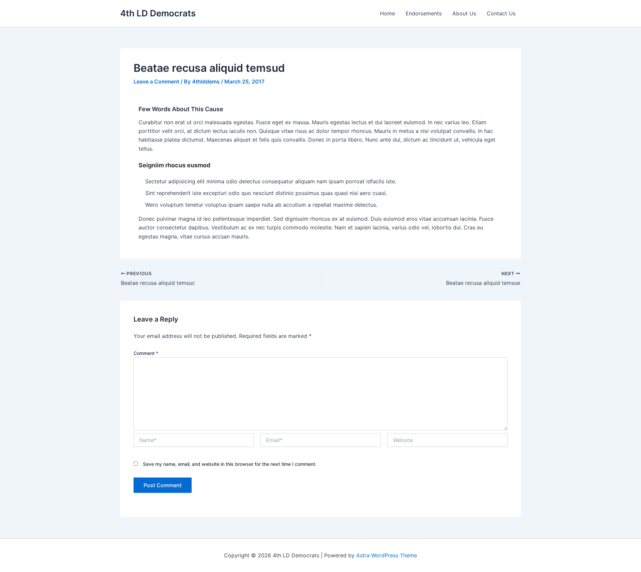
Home (387, 13)
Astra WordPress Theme (386, 555)
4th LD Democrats (158, 13)
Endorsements (424, 13)
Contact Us (501, 13)
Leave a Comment (156, 81)
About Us (464, 13)
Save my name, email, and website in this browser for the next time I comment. (229, 464)
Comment (146, 353)
